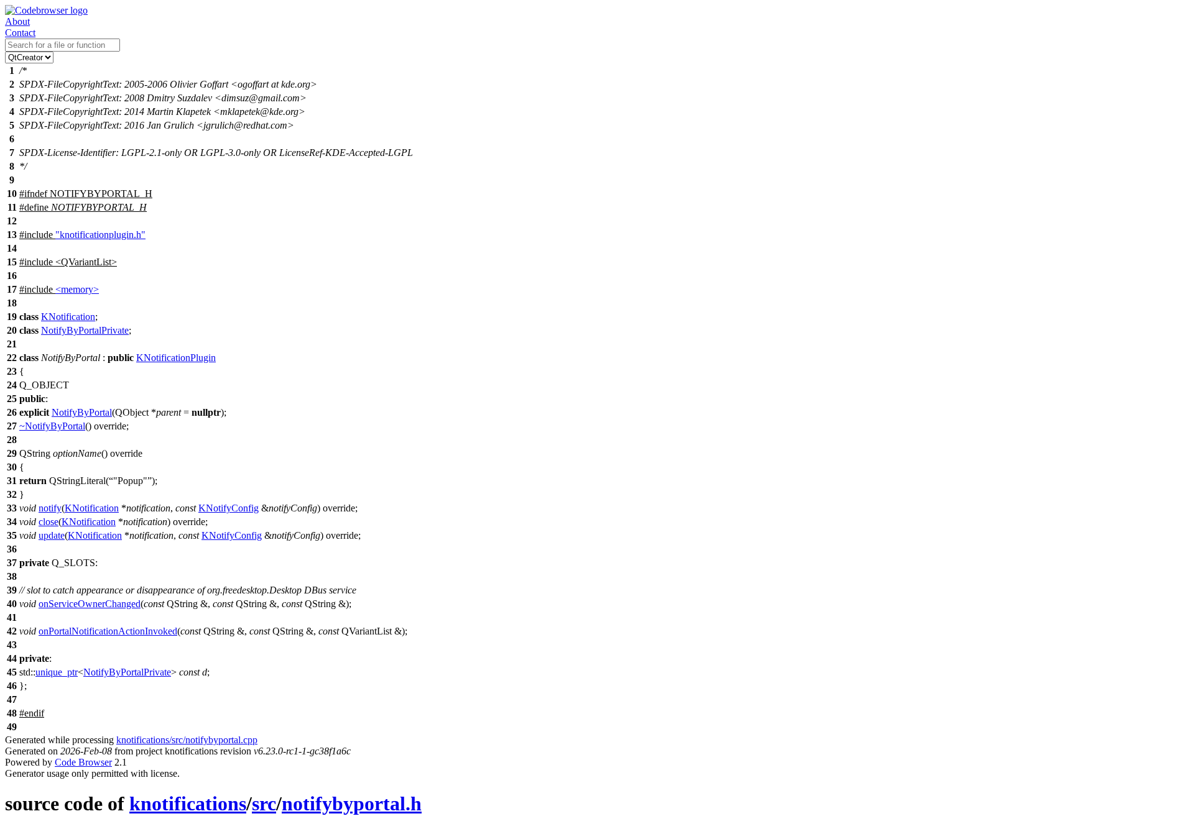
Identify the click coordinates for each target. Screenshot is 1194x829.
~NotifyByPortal (52, 426)
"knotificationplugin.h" (100, 234)
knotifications (187, 803)
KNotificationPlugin (176, 357)
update (52, 535)
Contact (20, 32)
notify (50, 508)
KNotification (68, 316)
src (264, 803)
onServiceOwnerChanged (90, 603)
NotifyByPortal (82, 412)
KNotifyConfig (228, 508)
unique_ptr (56, 672)
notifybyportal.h (352, 803)
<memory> (77, 289)
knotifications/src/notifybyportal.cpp (186, 740)
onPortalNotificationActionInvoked (108, 631)
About (17, 21)
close (48, 521)
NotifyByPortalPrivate (85, 330)
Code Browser (83, 762)
